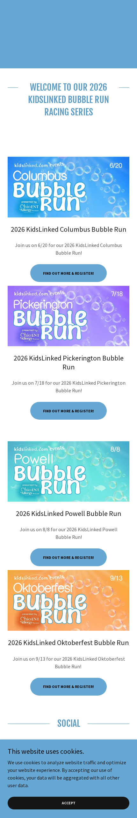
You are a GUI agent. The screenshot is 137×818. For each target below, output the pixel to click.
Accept (69, 803)
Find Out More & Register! (68, 273)
